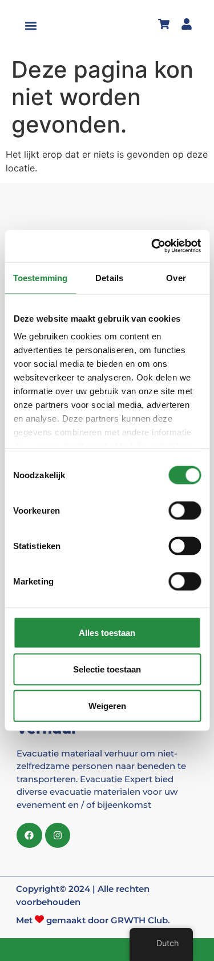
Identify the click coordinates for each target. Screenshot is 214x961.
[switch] (184, 510)
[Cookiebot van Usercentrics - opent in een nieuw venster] (152, 246)
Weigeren (107, 705)
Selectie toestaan (107, 669)
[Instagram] (58, 835)
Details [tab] (109, 277)
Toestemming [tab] (40, 277)
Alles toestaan (107, 632)
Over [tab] (175, 277)
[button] (31, 26)
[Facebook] (29, 835)
